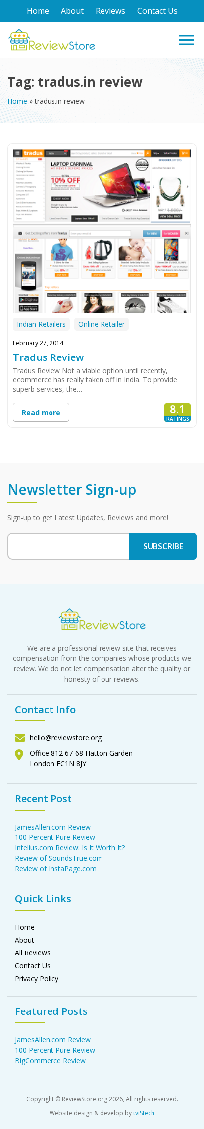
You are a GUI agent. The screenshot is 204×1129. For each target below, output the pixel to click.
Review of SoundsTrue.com (59, 858)
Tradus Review (48, 357)
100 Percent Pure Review (55, 837)
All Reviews (33, 952)
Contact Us (157, 10)
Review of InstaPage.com (56, 868)
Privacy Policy (36, 978)
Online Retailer (101, 324)
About (72, 10)
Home (38, 10)
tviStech (143, 1113)
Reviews (110, 10)
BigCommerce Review (50, 1060)
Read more (41, 412)
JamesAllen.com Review (53, 827)
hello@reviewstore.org (66, 737)
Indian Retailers (41, 324)
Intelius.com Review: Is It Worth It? (70, 847)
